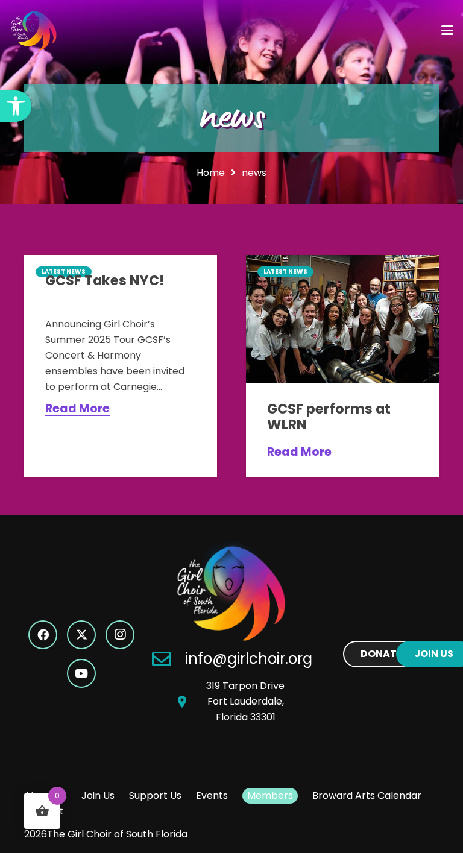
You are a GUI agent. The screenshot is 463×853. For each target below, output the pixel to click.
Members (270, 795)
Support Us (155, 795)
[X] (81, 634)
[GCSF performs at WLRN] (342, 319)
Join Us (98, 795)
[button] (15, 106)
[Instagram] (120, 634)
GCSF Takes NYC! (105, 280)
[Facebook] (42, 634)
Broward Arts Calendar (366, 795)
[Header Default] (34, 30)
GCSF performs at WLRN (329, 416)
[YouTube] (81, 673)
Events (212, 795)
